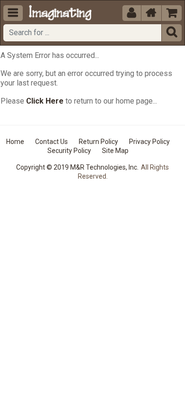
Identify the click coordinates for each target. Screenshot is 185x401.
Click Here (45, 100)
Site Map (115, 150)
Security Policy (69, 150)
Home (15, 141)
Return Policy (98, 141)
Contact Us (51, 141)
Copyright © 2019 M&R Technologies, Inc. (77, 167)
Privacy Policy (149, 141)
